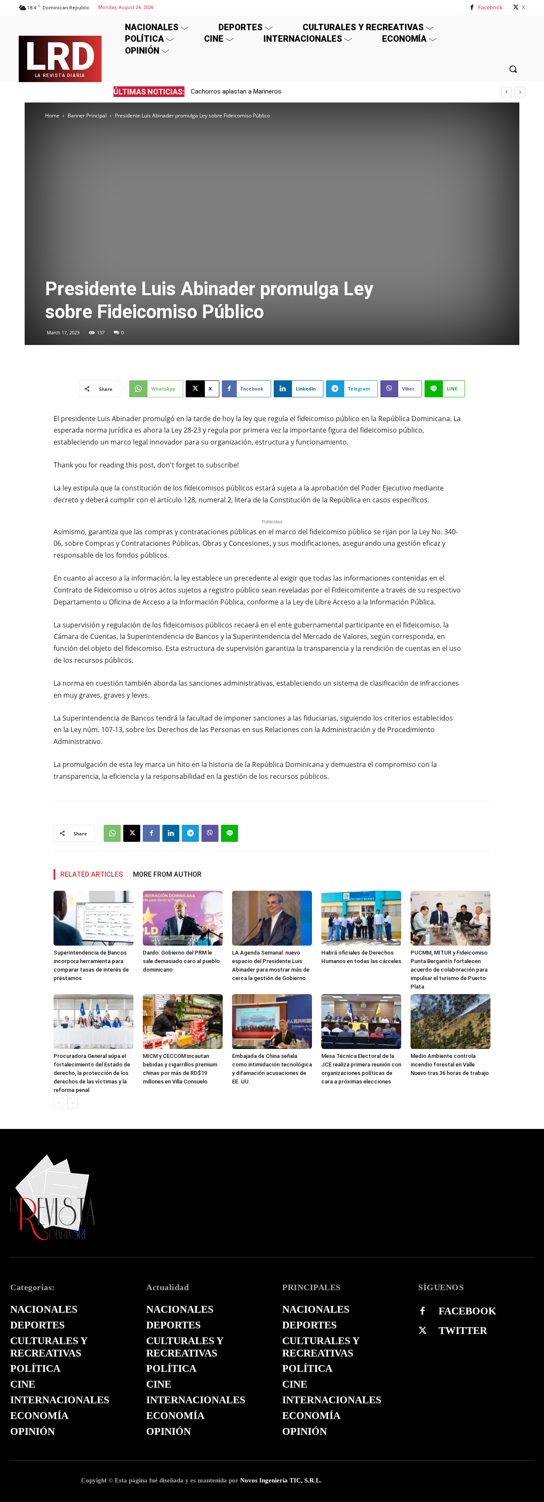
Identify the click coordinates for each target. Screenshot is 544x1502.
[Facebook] (472, 7)
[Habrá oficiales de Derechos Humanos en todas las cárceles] (361, 918)
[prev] (506, 92)
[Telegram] (190, 833)
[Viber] (209, 833)
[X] (515, 7)
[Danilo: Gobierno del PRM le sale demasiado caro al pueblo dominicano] (183, 918)
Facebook (490, 7)
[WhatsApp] (112, 833)
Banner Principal (87, 115)
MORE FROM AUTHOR (167, 874)
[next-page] (72, 1103)
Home (52, 115)
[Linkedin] (170, 833)
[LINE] (229, 833)
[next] (520, 92)
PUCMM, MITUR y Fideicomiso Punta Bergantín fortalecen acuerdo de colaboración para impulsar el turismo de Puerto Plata (449, 969)
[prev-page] (59, 1103)
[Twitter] (422, 1331)
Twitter (463, 1330)
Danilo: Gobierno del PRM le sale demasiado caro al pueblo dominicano (181, 961)
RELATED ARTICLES (91, 874)
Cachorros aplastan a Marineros (236, 91)
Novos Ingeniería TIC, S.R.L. (281, 1480)
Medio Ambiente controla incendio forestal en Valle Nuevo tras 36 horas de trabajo (450, 1064)
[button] (513, 69)
